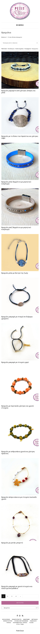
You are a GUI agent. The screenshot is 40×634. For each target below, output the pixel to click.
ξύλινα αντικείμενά (21, 621)
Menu (21, 25)
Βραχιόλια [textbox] (19, 608)
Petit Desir (20, 631)
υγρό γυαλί (20, 624)
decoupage (6, 619)
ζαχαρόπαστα (16, 619)
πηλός (9, 622)
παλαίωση (33, 621)
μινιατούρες (7, 621)
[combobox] (20, 607)
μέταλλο (35, 619)
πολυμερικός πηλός (20, 622)
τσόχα (31, 622)
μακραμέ (26, 619)
